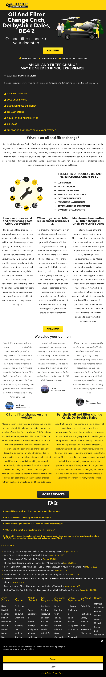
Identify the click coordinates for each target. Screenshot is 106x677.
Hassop (4, 606)
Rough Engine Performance (22, 118)
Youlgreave (20, 606)
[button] (101, 641)
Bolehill (4, 610)
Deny (53, 666)
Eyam (30, 610)
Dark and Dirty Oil (17, 93)
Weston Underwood (32, 637)
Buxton (44, 625)
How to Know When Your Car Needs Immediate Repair (29, 570)
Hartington (46, 606)
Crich (56, 614)
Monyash (98, 603)
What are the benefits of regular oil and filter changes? (30, 530)
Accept (53, 659)
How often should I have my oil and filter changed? (28, 517)
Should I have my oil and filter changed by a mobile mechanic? (33, 511)
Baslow (31, 621)
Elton (83, 625)
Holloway (19, 625)
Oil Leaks (12, 124)
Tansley (44, 610)
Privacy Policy (58, 673)
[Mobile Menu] (99, 5)
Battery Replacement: (75, 599)
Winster (5, 625)
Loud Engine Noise (17, 100)
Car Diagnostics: (47, 599)
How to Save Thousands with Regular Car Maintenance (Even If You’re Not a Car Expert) (44, 566)
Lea (16, 629)
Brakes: (98, 597)
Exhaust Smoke (15, 112)
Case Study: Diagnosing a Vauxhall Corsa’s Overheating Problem (33, 551)
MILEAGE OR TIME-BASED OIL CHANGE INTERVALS (31, 130)
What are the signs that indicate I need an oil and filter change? (34, 523)
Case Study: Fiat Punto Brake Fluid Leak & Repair (26, 555)
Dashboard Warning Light (21, 76)
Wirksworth (86, 629)
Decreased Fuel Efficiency (21, 106)
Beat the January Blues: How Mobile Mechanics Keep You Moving (34, 586)
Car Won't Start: (86, 599)
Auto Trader (15, 347)
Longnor (5, 614)
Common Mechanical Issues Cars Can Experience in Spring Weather (35, 574)
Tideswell (45, 614)
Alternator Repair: (59, 599)
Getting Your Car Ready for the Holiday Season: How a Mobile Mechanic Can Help (41, 590)
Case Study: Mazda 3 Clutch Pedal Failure (23, 559)
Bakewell (19, 614)
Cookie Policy (46, 673)
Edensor (45, 617)
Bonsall (4, 629)
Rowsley (18, 637)
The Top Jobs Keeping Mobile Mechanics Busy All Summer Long (33, 563)
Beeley (57, 606)
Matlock (18, 633)
